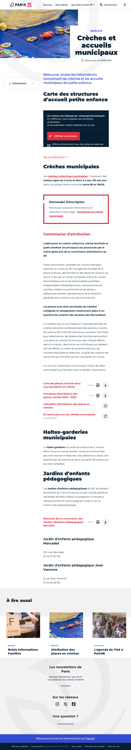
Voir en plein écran (54, 156)
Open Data (77, 746)
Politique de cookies (95, 746)
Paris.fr (90, 738)
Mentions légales (20, 746)
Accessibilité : (49, 746)
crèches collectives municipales (68, 176)
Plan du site (113, 746)
